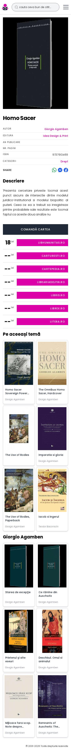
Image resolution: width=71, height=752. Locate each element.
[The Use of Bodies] (19, 430)
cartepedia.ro (53, 269)
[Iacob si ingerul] (52, 492)
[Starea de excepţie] (19, 567)
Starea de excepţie (18, 592)
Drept (64, 161)
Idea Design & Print (55, 136)
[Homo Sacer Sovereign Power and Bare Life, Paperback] (19, 365)
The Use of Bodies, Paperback (17, 518)
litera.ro (57, 321)
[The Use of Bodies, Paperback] (19, 492)
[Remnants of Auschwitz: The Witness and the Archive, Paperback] (52, 698)
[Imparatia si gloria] (52, 430)
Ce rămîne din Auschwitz (48, 594)
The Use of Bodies (17, 455)
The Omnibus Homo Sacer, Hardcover (52, 391)
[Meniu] (66, 7)
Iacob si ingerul (49, 517)
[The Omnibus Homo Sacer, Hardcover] (52, 365)
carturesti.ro (53, 256)
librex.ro (57, 308)
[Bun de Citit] (5, 7)
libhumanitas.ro (51, 242)
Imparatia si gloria (51, 455)
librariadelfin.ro (51, 282)
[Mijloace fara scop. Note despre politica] (19, 698)
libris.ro (58, 295)
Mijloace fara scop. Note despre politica (18, 726)
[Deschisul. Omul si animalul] (52, 633)
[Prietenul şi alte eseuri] (19, 633)
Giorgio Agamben (56, 129)
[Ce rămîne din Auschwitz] (52, 567)
